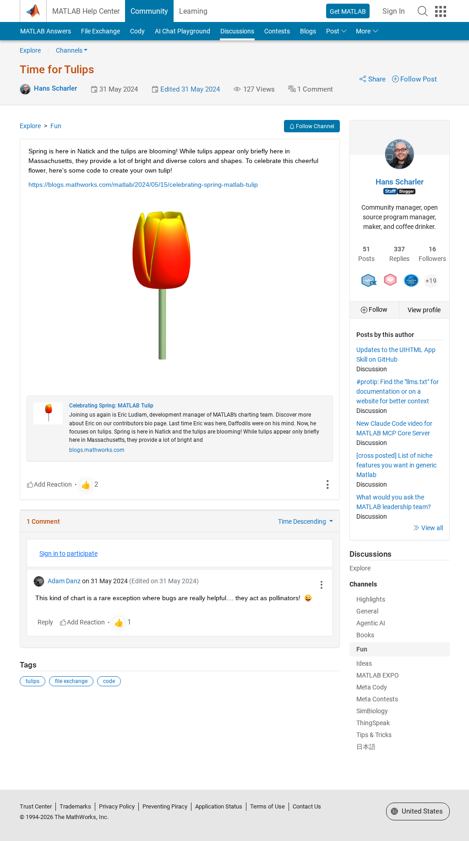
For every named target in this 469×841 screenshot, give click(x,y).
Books (365, 635)
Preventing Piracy (164, 806)
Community (149, 11)
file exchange (71, 681)
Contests (277, 31)
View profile (424, 310)
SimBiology (372, 711)
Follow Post (418, 79)
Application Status (218, 806)
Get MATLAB (348, 11)
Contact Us (307, 806)
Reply (45, 622)
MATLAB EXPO (377, 675)
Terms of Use (267, 806)
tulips (32, 681)
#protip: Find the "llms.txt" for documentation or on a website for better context (397, 391)
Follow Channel (314, 126)
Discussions (237, 31)
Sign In (393, 11)
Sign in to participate (68, 553)
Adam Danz (64, 581)
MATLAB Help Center (86, 11)
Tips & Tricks (374, 734)
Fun (55, 126)
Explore (30, 50)
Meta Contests (377, 699)
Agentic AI (370, 623)
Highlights (370, 599)
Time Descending (302, 521)
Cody (137, 31)
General (367, 611)
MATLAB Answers (45, 31)
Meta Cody (371, 687)
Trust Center (36, 806)
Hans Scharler (55, 88)
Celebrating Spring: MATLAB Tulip (111, 405)
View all (432, 528)
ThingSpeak (373, 723)
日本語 (366, 746)
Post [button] (332, 31)
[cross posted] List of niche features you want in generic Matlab (396, 465)
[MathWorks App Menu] (440, 11)
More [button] (363, 31)
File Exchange (100, 31)
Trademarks (75, 806)
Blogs (308, 31)
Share (377, 79)
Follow (377, 309)
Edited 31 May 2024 (190, 89)
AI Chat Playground (182, 31)
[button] (422, 11)
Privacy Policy (117, 806)
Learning (193, 11)
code (109, 681)
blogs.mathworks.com (97, 450)
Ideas (364, 663)
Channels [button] (69, 50)
